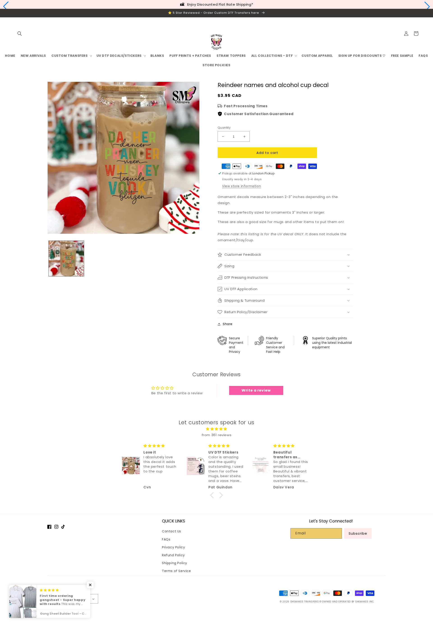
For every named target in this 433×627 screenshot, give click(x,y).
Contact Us (171, 531)
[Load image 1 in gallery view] (66, 258)
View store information (241, 186)
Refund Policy (173, 555)
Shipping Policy (174, 563)
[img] (216, 429)
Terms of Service (176, 571)
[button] (6, 6)
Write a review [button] (256, 390)
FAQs (166, 539)
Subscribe (358, 533)
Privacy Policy (173, 547)
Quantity (224, 127)
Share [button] (228, 324)
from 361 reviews (217, 435)
